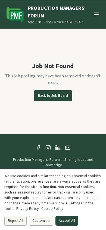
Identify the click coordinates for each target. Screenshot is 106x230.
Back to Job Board (53, 95)
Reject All (15, 220)
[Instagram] (48, 147)
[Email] (67, 147)
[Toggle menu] (96, 14)
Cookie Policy (52, 208)
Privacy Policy (27, 208)
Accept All (67, 220)
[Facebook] (38, 147)
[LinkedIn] (58, 147)
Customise (41, 220)
